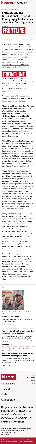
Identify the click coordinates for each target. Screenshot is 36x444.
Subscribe (31, 375)
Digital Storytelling (10, 9)
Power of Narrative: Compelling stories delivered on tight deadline (18, 332)
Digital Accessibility (28, 441)
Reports (6, 388)
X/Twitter (31, 378)
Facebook (31, 383)
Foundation (8, 383)
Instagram (31, 380)
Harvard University (6, 441)
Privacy (20, 441)
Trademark (14, 441)
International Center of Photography (15, 64)
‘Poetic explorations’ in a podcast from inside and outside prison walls (17, 354)
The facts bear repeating (12, 316)
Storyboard (8, 399)
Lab (4, 394)
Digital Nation (8, 141)
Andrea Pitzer (8, 26)
